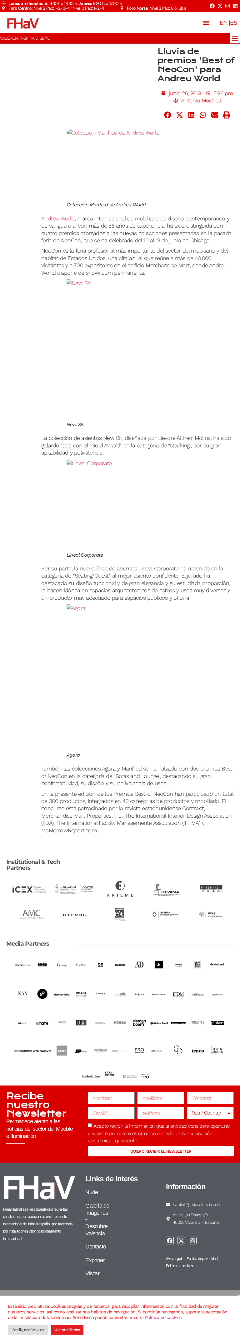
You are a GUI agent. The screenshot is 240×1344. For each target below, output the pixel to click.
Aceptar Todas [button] (67, 1329)
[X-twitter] (219, 5)
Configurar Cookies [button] (28, 1329)
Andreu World (57, 218)
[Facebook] (212, 5)
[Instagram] (227, 5)
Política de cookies (163, 1317)
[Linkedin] (235, 5)
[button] (206, 22)
